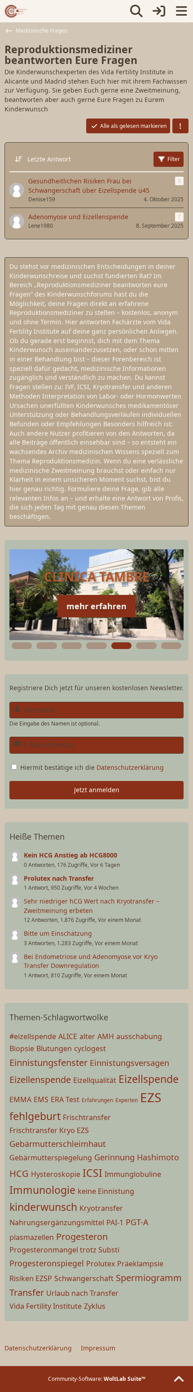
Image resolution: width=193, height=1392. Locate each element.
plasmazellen (31, 1237)
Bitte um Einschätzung (58, 933)
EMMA (20, 1099)
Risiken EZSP (30, 1278)
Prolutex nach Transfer (59, 878)
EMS (41, 1099)
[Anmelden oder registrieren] (159, 11)
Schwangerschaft (84, 1278)
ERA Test (65, 1099)
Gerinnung (114, 1157)
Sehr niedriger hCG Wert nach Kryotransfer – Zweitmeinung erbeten (91, 906)
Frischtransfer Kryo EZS (49, 1130)
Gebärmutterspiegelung (50, 1158)
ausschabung (139, 1036)
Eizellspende (148, 1079)
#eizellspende (32, 1036)
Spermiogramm (149, 1278)
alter (87, 1036)
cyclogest (90, 1048)
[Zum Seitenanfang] (179, 1379)
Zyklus (94, 1306)
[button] (180, 126)
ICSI (92, 1173)
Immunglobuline (133, 1174)
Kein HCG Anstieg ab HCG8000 (70, 855)
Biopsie (21, 1048)
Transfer (26, 1292)
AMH (105, 1036)
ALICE (67, 1036)
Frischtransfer (87, 1117)
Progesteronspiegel (46, 1263)
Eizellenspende (40, 1080)
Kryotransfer (101, 1208)
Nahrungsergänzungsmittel (56, 1222)
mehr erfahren (96, 606)
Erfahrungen (97, 1100)
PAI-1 (114, 1222)
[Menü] (181, 11)
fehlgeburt (35, 1116)
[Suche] (136, 11)
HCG (19, 1173)
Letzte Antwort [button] (49, 159)
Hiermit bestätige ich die (91, 767)
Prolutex (100, 1264)
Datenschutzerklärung (130, 767)
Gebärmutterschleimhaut (57, 1143)
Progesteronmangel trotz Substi (64, 1250)
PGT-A (137, 1222)
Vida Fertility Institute (45, 1306)
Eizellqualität (94, 1080)
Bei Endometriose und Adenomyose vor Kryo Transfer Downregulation (91, 961)
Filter (173, 159)
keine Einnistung (106, 1191)
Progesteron (82, 1237)
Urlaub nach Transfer (82, 1293)
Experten (126, 1100)
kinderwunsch (43, 1207)
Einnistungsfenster (48, 1063)
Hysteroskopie (55, 1174)
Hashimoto (158, 1157)
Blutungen (54, 1048)
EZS (150, 1097)
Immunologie (42, 1190)
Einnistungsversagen (129, 1062)
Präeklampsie (140, 1264)
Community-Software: (96, 1379)
